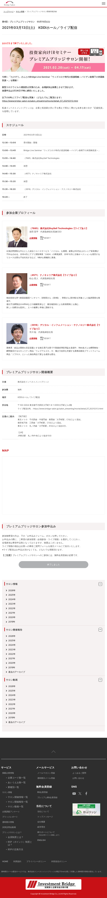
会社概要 (41, 822)
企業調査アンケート (11, 811)
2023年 (12, 603)
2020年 (11, 617)
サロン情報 (20, 11)
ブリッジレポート (10, 817)
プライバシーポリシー (36, 861)
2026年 (11, 590)
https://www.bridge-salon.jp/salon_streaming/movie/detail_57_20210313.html (40, 101)
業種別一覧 (13, 787)
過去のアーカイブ (16, 672)
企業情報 (33, 238)
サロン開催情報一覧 (18, 797)
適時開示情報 (8, 822)
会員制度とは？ (15, 837)
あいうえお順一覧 (17, 782)
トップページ (8, 11)
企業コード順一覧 (17, 777)
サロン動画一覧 (15, 806)
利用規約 (17, 861)
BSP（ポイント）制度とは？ (20, 843)
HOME (5, 861)
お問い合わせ (78, 778)
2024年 (12, 599)
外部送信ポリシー (59, 861)
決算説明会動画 (9, 827)
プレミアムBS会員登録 (47, 797)
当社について (43, 811)
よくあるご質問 (79, 773)
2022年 (11, 608)
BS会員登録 (42, 792)
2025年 (11, 595)
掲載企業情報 (8, 773)
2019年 (11, 621)
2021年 (11, 612)
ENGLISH (41, 840)
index (27, 3)
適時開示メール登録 (46, 778)
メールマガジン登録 (46, 773)
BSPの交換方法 (15, 849)
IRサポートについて (48, 833)
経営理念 (41, 827)
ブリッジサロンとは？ (12, 832)
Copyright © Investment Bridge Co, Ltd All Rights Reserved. (53, 894)
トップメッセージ (45, 816)
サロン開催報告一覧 (18, 801)
